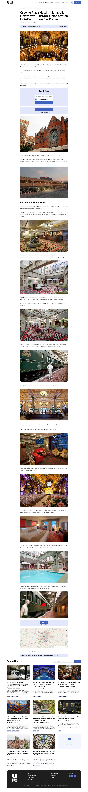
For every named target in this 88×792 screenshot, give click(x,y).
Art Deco (34, 696)
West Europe (42, 686)
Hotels (40, 2)
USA (33, 26)
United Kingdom (65, 686)
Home (37, 2)
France (38, 686)
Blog (43, 2)
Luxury (17, 696)
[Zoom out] (66, 630)
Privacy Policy (54, 775)
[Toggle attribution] (66, 647)
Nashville (36, 757)
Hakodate (10, 687)
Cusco (9, 722)
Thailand (41, 722)
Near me (51, 2)
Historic (28, 655)
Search (44, 102)
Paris (35, 686)
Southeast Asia (46, 722)
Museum (17, 731)
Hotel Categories (57, 2)
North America (37, 26)
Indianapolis (29, 26)
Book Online (44, 109)
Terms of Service (54, 773)
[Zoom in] (66, 629)
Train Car (43, 655)
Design (8, 696)
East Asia (18, 687)
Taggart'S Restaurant (37, 655)
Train (65, 26)
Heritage (61, 26)
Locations (47, 2)
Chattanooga (62, 720)
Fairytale (60, 696)
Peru (12, 722)
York (61, 686)
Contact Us (71, 773)
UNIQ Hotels (33, 22)
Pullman (31, 655)
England (13, 757)
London (9, 757)
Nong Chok (36, 722)
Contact (77, 2)
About (63, 2)
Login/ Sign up (69, 2)
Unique (56, 655)
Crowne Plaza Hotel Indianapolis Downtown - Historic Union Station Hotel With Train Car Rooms (46, 8)
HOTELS (22, 8)
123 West (25, 655)
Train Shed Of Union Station (50, 655)
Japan (14, 687)
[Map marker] (44, 637)
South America (17, 722)
